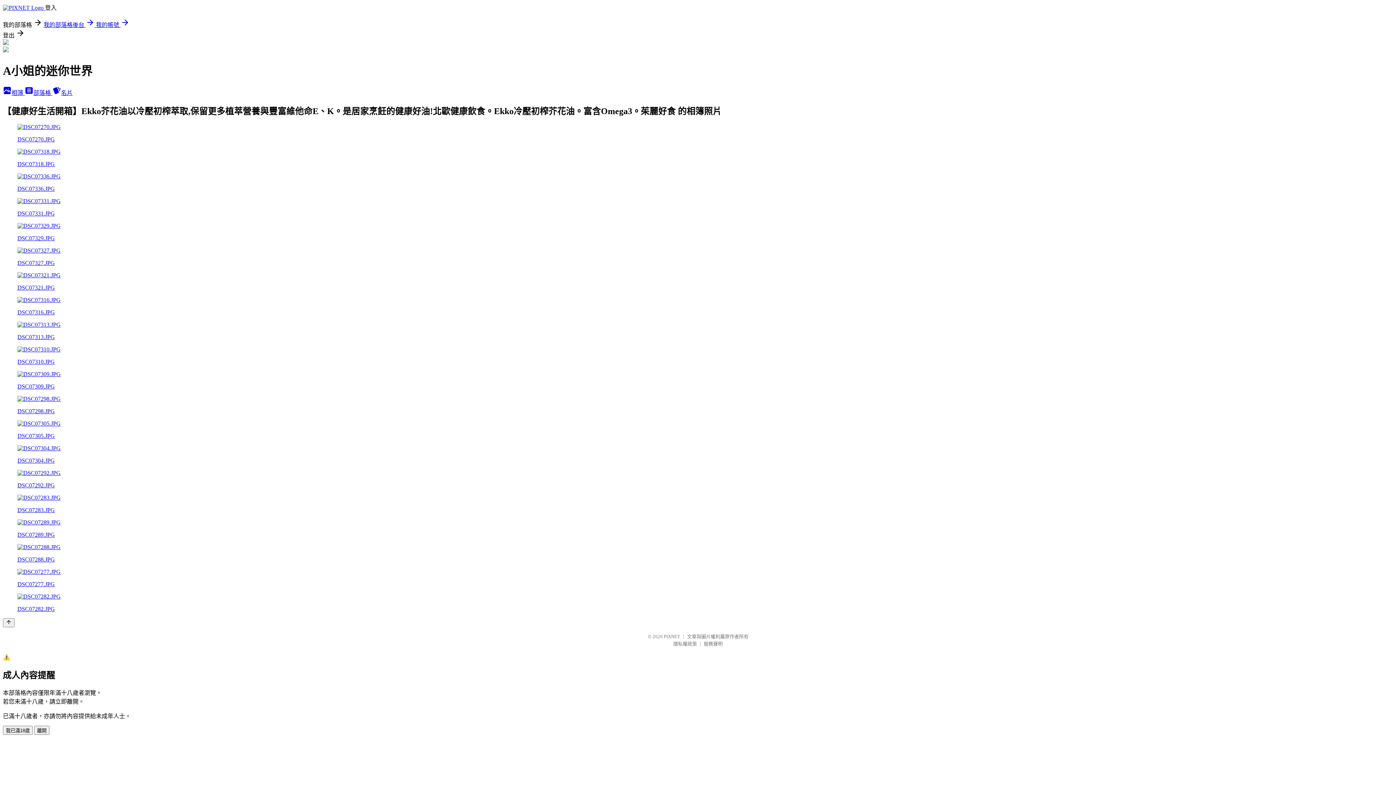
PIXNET (672, 636)
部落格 (42, 93)
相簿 (18, 93)
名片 (67, 93)
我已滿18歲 (18, 730)
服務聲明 (713, 644)
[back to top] (9, 622)
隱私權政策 (685, 644)
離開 (42, 730)
